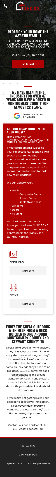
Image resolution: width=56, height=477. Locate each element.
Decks (16, 190)
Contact (13, 425)
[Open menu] (50, 6)
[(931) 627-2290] (5, 7)
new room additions (19, 175)
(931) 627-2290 (35, 55)
